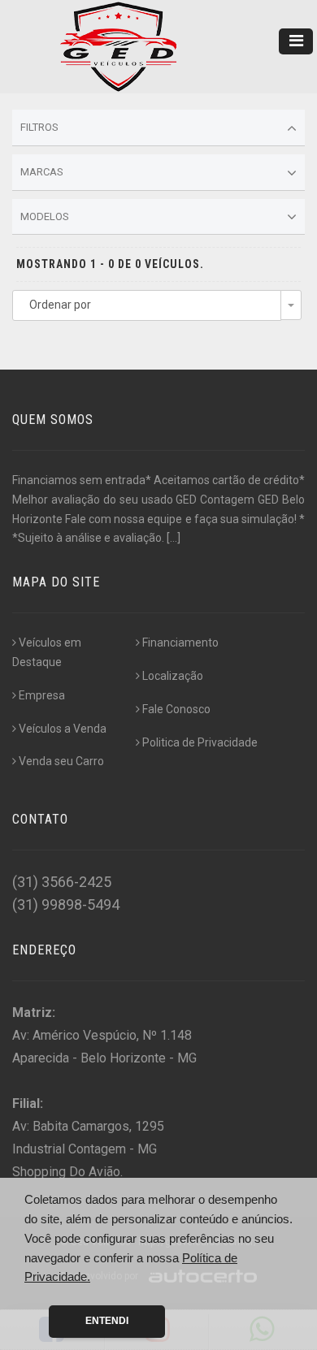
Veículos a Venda (62, 728)
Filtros (39, 127)
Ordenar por (60, 304)
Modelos (44, 216)
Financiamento (180, 642)
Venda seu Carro (61, 761)
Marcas (41, 172)
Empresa (42, 695)
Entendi (106, 1320)
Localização (172, 675)
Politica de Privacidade (200, 742)
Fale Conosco (176, 709)
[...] (173, 537)
